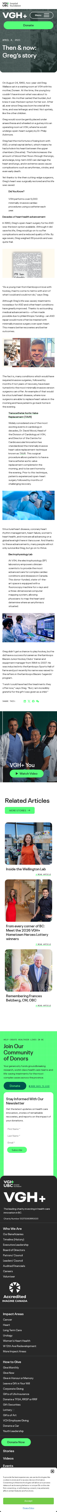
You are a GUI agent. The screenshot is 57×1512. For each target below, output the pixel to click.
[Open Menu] (46, 15)
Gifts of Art (10, 1415)
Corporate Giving (13, 1388)
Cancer (7, 1319)
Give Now (8, 1372)
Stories (8, 1451)
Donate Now (16, 1442)
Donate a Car (11, 1425)
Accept (28, 1501)
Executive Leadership (15, 1244)
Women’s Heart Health (16, 1340)
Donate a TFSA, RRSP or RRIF (20, 1399)
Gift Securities (12, 1404)
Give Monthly (11, 1367)
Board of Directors (14, 1250)
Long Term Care (12, 1330)
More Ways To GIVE (40, 1086)
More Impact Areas (14, 1351)
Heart (6, 1324)
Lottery (7, 1409)
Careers (8, 1271)
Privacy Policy (28, 1508)
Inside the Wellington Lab (26, 869)
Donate (28, 25)
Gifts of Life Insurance (16, 1394)
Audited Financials (14, 1265)
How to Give (12, 1362)
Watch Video (29, 773)
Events (8, 1466)
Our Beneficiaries (13, 1234)
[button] (52, 1471)
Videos (8, 1458)
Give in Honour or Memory (18, 1378)
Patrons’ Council (13, 1255)
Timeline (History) (13, 1239)
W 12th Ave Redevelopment (19, 1346)
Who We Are (12, 1229)
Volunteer (9, 1276)
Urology (7, 1335)
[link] (28, 849)
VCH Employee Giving (16, 1420)
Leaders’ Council (13, 1260)
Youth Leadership (13, 1431)
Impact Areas (13, 1314)
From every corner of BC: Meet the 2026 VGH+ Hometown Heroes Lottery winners (27, 932)
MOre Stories (17, 810)
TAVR (23, 453)
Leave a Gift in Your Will (16, 1383)
